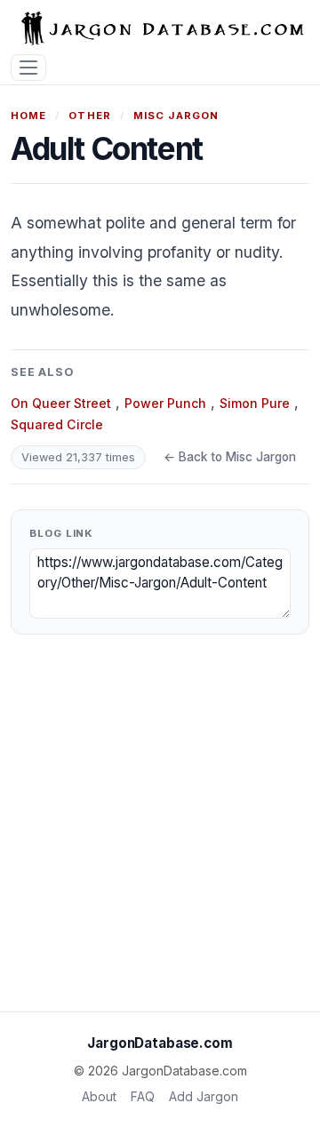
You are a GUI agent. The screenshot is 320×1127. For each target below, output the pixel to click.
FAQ (143, 1096)
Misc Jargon (176, 115)
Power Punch (165, 403)
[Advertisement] (160, 830)
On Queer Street (61, 403)
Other (89, 115)
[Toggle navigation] (28, 68)
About (99, 1096)
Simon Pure (255, 403)
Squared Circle (57, 424)
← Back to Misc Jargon (230, 457)
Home (29, 115)
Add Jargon (203, 1096)
